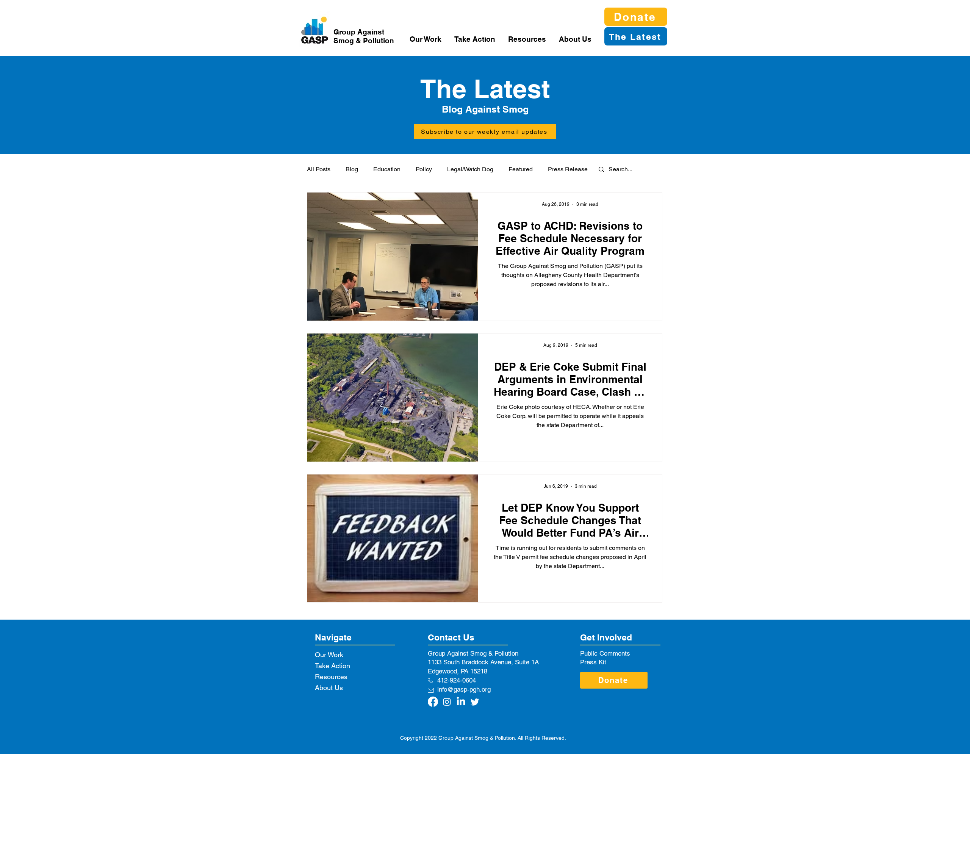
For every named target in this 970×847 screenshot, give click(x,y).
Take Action (332, 666)
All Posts (318, 169)
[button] (426, 39)
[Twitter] (475, 702)
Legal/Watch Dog (470, 169)
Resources (331, 677)
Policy (424, 169)
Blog (352, 169)
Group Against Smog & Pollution (363, 36)
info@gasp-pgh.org (464, 689)
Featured (520, 169)
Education (387, 169)
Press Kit (593, 662)
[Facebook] (433, 702)
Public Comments (605, 653)
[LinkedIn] (461, 702)
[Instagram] (447, 702)
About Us (329, 688)
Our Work (329, 655)
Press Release (568, 169)
